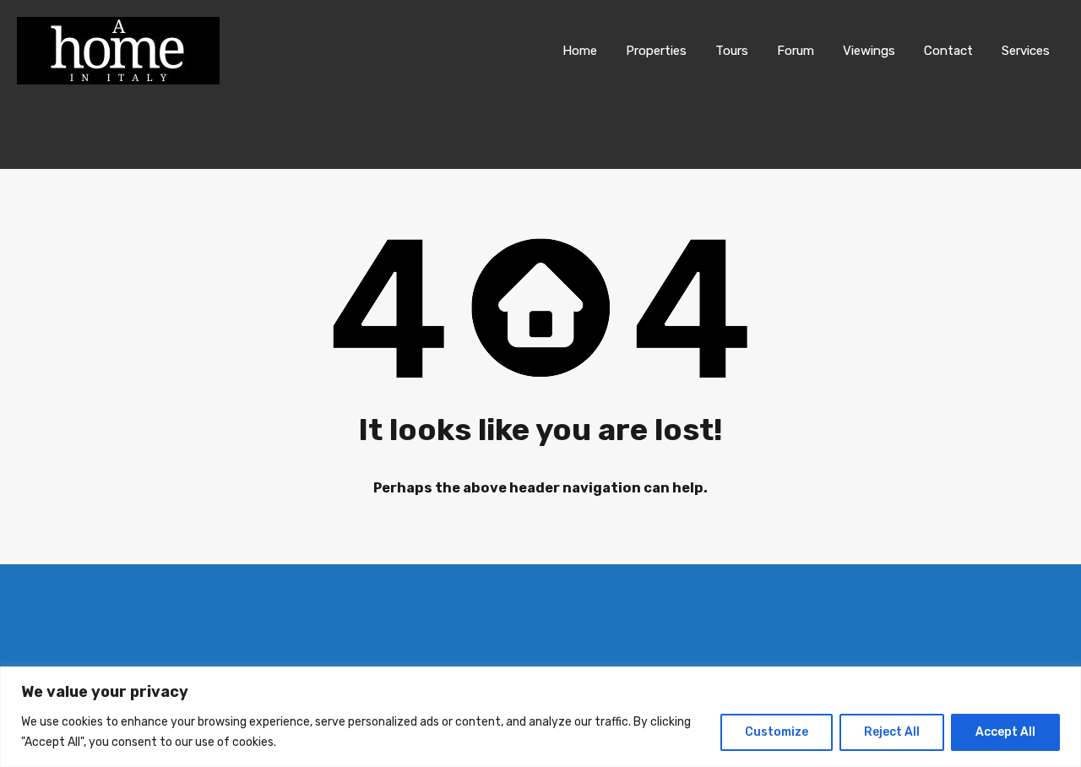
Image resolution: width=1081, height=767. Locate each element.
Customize (776, 732)
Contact (948, 50)
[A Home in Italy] (118, 76)
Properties (656, 50)
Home (579, 50)
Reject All (892, 732)
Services (1026, 50)
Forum (795, 50)
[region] (540, 716)
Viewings (869, 50)
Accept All (1005, 732)
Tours (731, 50)
